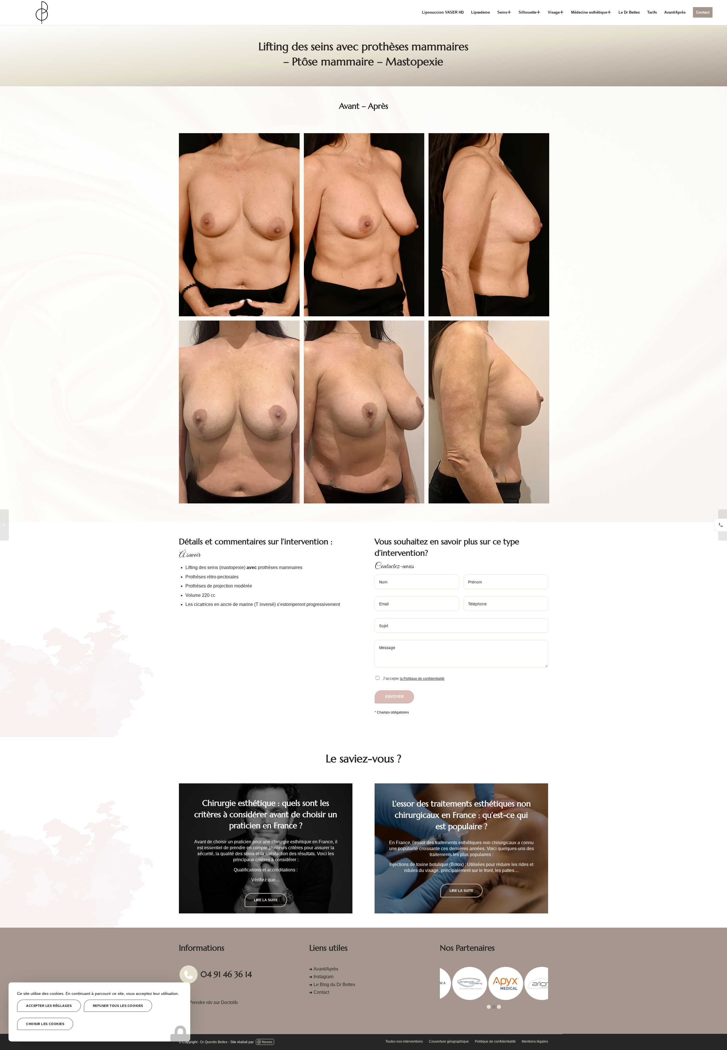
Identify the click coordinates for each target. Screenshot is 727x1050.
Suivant (339, 848)
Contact (321, 992)
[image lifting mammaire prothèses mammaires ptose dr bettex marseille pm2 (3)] (491, 226)
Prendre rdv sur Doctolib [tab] (213, 1002)
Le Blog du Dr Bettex (334, 984)
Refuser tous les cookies (118, 1005)
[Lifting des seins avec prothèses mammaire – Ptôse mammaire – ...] (4, 525)
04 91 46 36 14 (226, 974)
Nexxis (267, 1042)
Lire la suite (266, 891)
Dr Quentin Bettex (213, 1042)
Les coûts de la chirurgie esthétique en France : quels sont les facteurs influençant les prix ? (265, 814)
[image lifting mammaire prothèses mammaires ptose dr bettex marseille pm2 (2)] (366, 226)
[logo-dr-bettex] (41, 12)
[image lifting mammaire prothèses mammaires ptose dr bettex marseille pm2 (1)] (241, 226)
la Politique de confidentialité (422, 679)
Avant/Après (326, 969)
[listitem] (720, 525)
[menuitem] (442, 12)
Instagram (323, 976)
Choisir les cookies (45, 1024)
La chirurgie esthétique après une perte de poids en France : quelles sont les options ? (461, 814)
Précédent (191, 848)
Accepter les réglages (49, 1005)
